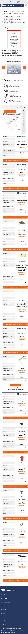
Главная (3, 595)
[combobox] (14, 107)
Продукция (4, 598)
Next (24, 67)
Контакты (14, 2)
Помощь (3, 617)
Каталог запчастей (18, 10)
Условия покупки (5, 620)
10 (23, 129)
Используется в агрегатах (22, 146)
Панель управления (22, 144)
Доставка (10, 2)
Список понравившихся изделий (18, 2)
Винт (22, 402)
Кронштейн (22, 233)
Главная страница (6, 10)
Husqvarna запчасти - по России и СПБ (14, 11)
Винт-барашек (22, 502)
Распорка (21, 336)
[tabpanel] (14, 67)
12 (23, 133)
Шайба (22, 534)
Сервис (3, 613)
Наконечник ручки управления (22, 435)
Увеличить (14, 74)
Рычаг (21, 172)
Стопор (22, 369)
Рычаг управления (22, 201)
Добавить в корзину (15, 385)
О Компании (4, 606)
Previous (3, 67)
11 (23, 131)
